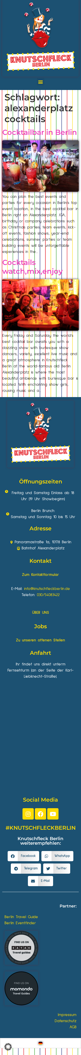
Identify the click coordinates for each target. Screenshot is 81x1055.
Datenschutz (65, 1021)
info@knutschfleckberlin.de (47, 589)
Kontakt (40, 561)
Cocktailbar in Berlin (39, 132)
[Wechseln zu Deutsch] (40, 1043)
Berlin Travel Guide (21, 917)
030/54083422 (48, 595)
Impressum (67, 1015)
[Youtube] (52, 814)
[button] (40, 81)
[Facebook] (40, 814)
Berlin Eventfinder (20, 923)
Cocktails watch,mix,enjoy (32, 266)
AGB (73, 1027)
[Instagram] (28, 814)
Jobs (40, 626)
